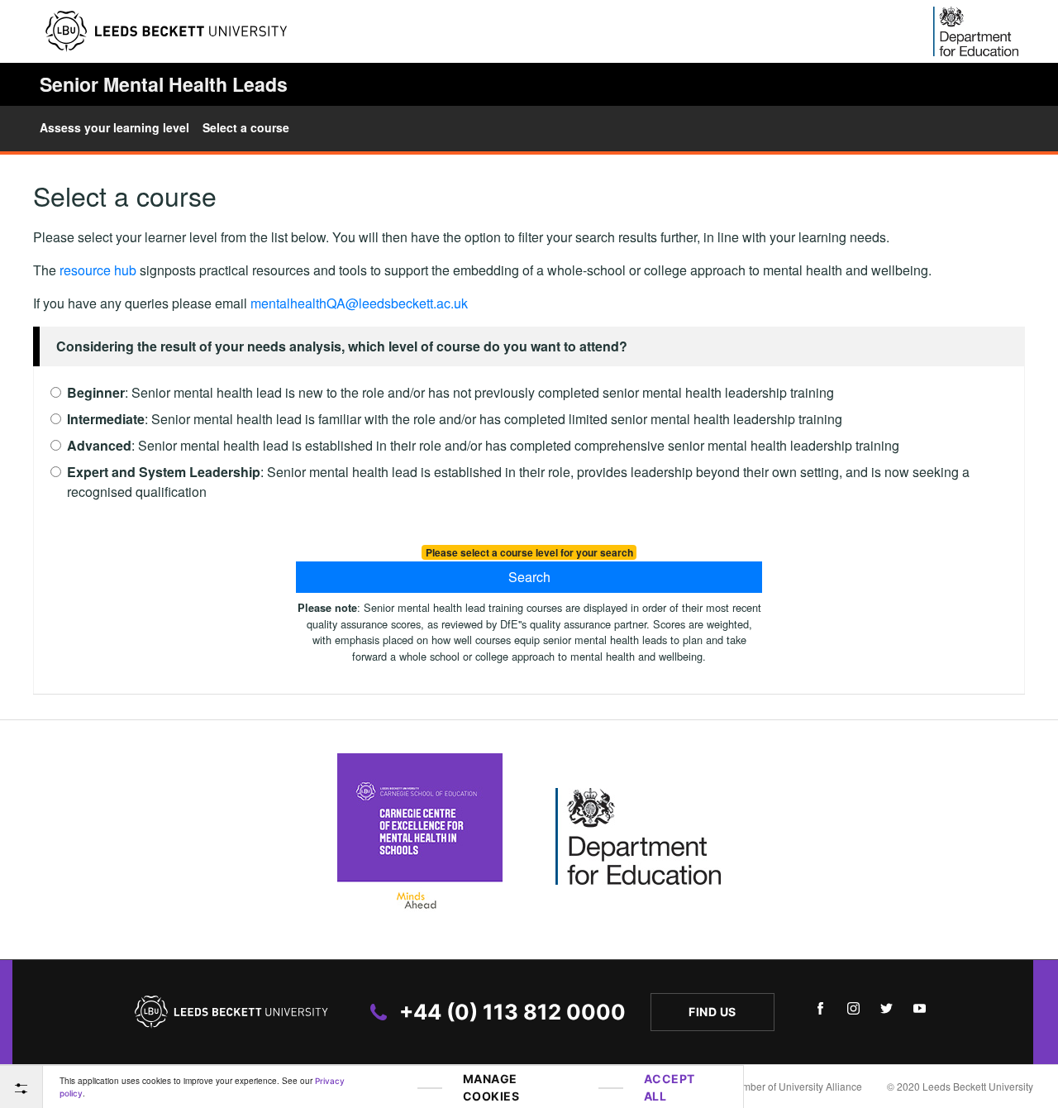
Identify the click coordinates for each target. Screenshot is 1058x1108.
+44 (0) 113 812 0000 (512, 1011)
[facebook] (820, 1011)
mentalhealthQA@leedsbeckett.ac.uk (359, 303)
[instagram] (853, 1011)
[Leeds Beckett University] (166, 31)
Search (529, 576)
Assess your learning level (114, 127)
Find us (712, 1012)
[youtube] (919, 1011)
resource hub (98, 269)
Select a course (246, 127)
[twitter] (886, 1011)
